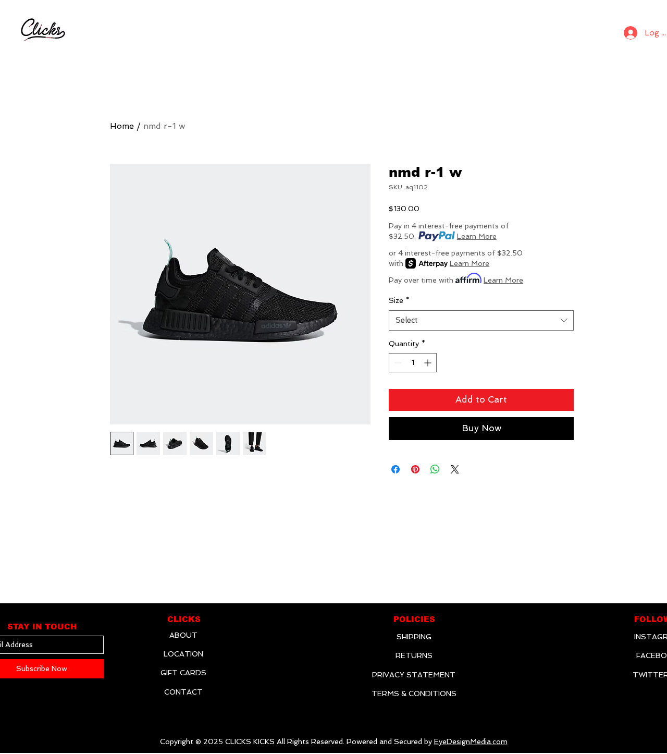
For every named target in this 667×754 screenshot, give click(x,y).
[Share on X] (455, 469)
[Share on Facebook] (395, 469)
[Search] (602, 30)
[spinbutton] (412, 363)
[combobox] (481, 320)
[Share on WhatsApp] (435, 469)
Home (122, 126)
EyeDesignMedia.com (471, 741)
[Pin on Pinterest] (415, 469)
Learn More (477, 236)
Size (399, 300)
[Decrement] (396, 363)
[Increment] (428, 363)
